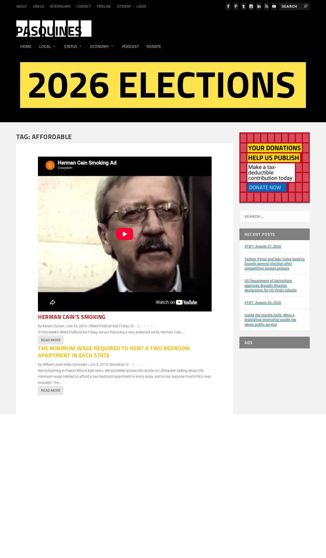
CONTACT (84, 6)
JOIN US (38, 6)
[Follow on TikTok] (125, 529)
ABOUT (21, 6)
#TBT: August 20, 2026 (262, 303)
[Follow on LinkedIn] (115, 529)
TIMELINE (104, 6)
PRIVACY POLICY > (111, 475)
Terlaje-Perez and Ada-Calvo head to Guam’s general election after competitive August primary (274, 263)
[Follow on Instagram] (95, 529)
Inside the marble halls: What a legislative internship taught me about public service (270, 319)
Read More (51, 340)
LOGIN (141, 6)
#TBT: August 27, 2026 (262, 246)
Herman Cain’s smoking (71, 316)
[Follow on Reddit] (156, 529)
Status (70, 46)
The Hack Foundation (104, 502)
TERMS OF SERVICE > (76, 475)
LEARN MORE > (45, 475)
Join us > (40, 523)
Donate (153, 46)
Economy (99, 46)
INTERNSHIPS (60, 6)
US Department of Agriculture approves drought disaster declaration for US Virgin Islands (270, 285)
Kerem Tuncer (53, 326)
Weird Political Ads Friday (109, 326)
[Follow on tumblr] (105, 529)
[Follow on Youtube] (136, 529)
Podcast (130, 46)
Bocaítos (117, 364)
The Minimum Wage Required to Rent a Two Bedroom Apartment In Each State (114, 352)
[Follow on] (166, 529)
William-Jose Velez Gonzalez (65, 364)
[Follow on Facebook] (85, 529)
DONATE (39, 517)
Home (26, 46)
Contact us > (42, 535)
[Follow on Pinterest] (146, 529)
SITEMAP (124, 6)
